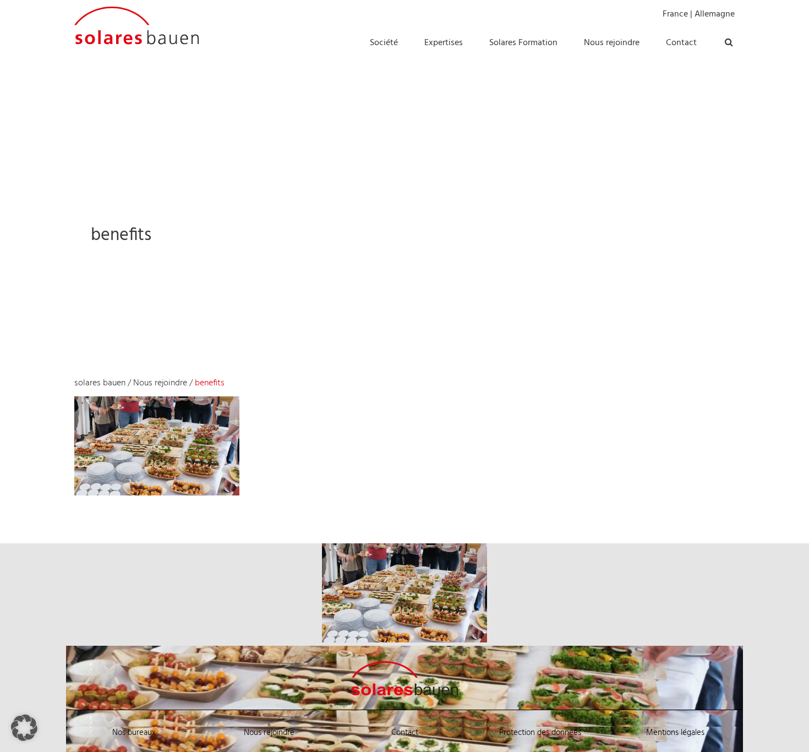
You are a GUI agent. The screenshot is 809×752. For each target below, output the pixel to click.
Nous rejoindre (160, 383)
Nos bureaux (134, 732)
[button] (24, 728)
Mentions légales (675, 732)
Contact (404, 732)
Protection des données (540, 732)
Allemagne (715, 14)
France (675, 14)
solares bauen (99, 383)
